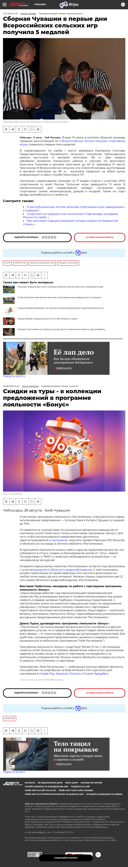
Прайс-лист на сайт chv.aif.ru (40, 790)
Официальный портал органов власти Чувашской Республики (35, 121)
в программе (58, 540)
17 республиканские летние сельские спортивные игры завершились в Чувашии (59, 297)
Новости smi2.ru (14, 376)
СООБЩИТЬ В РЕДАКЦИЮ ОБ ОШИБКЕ (104, 794)
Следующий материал (66, 858)
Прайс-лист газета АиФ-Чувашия (76, 790)
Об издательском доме (50, 783)
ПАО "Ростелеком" (12, 493)
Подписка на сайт (80, 787)
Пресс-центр (71, 783)
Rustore (75, 673)
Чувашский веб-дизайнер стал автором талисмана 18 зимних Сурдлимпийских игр (60, 308)
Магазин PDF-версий (91, 783)
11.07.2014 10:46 (10, 13)
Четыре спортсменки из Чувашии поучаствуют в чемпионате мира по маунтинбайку (61, 329)
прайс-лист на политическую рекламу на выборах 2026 (54, 794)
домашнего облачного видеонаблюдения (63, 569)
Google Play (47, 673)
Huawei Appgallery (95, 673)
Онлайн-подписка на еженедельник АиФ (46, 787)
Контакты (30, 783)
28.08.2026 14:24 (11, 386)
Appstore (62, 673)
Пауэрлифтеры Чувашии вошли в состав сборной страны (47, 318)
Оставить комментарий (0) (100, 237)
